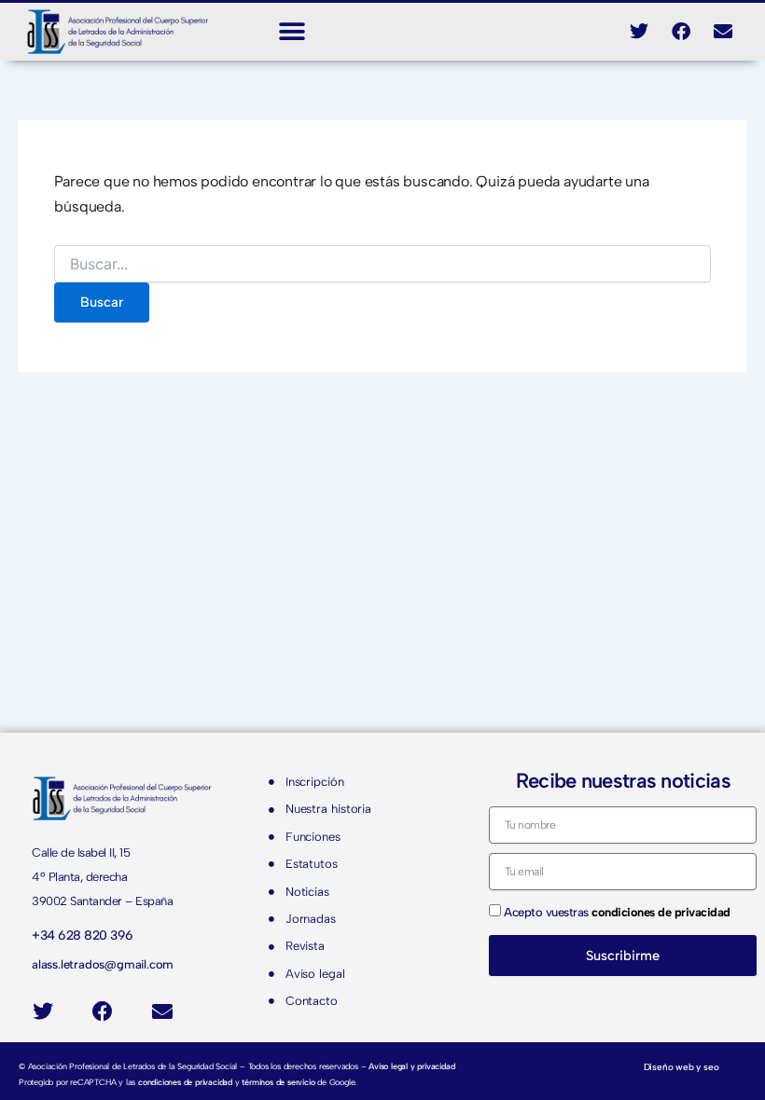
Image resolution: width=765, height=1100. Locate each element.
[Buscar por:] (382, 265)
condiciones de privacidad (185, 1082)
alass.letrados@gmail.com (103, 964)
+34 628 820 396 (82, 935)
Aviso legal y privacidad (411, 1066)
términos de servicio (278, 1082)
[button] (292, 31)
